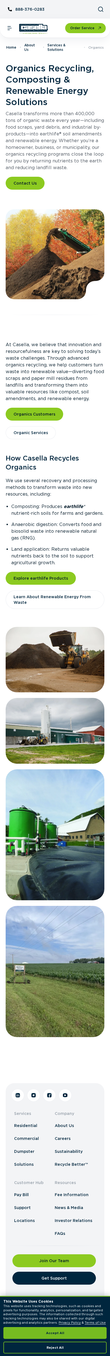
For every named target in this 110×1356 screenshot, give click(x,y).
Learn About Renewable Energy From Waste (52, 600)
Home (11, 47)
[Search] (100, 9)
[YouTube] (65, 1095)
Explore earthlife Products (41, 578)
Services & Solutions (56, 47)
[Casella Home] (33, 29)
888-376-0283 (30, 9)
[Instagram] (33, 1095)
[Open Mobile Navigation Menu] (9, 28)
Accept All (55, 1333)
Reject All (55, 1348)
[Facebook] (49, 1095)
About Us (29, 47)
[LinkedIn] (17, 1095)
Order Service (82, 28)
